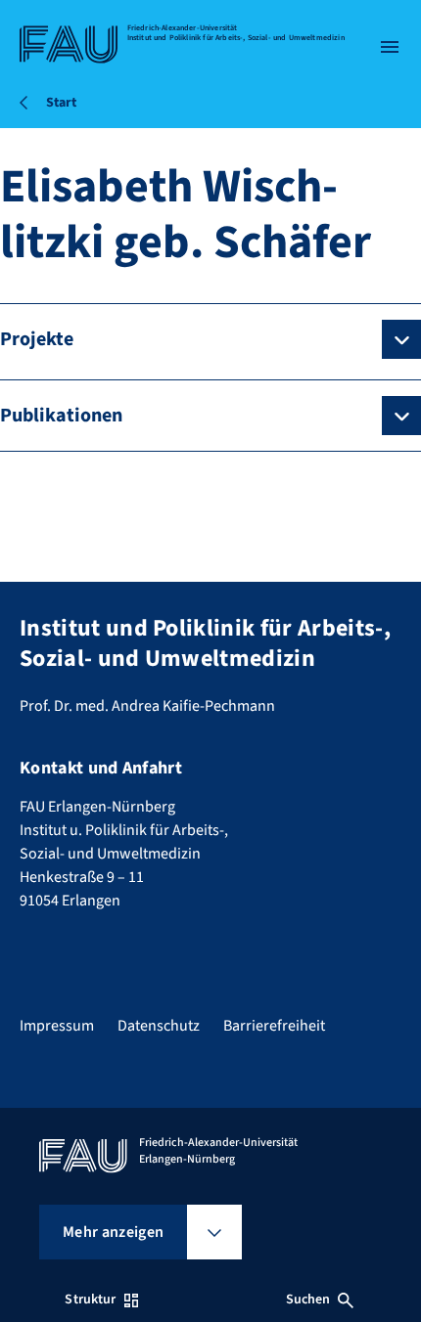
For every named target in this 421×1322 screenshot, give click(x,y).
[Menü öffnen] (389, 46)
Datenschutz (158, 1025)
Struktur (90, 1299)
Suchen (308, 1299)
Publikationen (61, 415)
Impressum (57, 1025)
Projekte (36, 339)
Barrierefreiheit (274, 1025)
